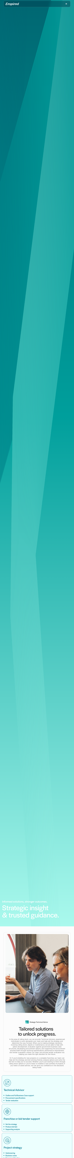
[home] (12, 3)
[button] (66, 4)
